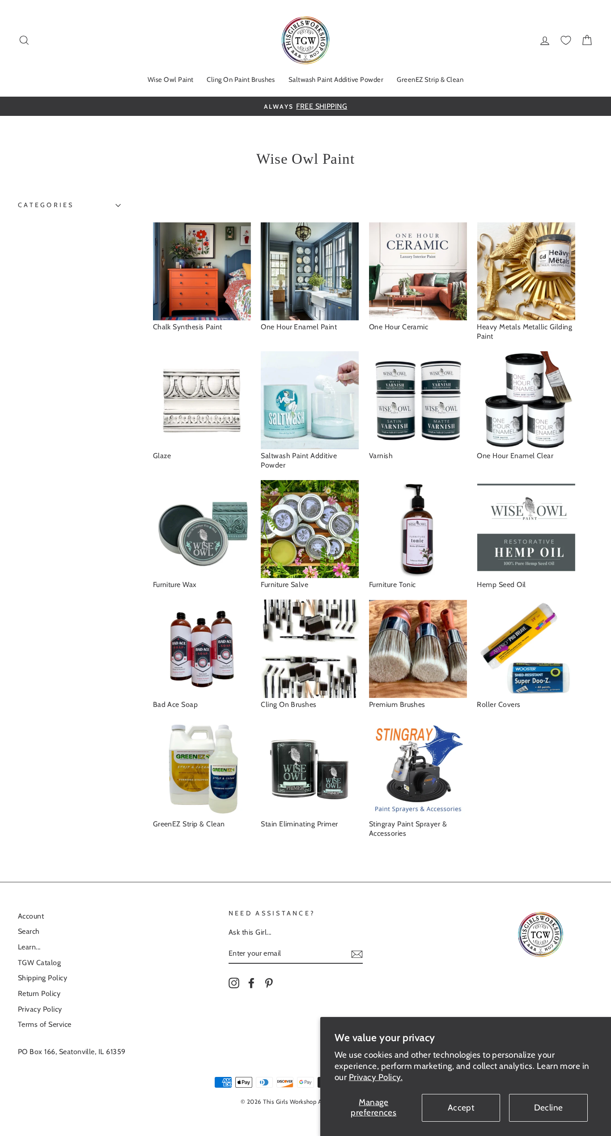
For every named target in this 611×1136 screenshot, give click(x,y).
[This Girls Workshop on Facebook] (251, 982)
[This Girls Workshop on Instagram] (234, 982)
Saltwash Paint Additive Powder (336, 80)
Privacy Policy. (376, 1077)
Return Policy (39, 993)
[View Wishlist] (566, 40)
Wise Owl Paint (171, 80)
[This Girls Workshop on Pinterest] (268, 982)
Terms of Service (45, 1024)
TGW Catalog (39, 962)
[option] (305, 106)
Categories (46, 205)
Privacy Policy (40, 1008)
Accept (461, 1107)
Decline (548, 1107)
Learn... (29, 946)
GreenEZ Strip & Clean (430, 80)
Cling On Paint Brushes (241, 80)
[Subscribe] (357, 954)
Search (29, 931)
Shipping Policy (42, 977)
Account (31, 915)
